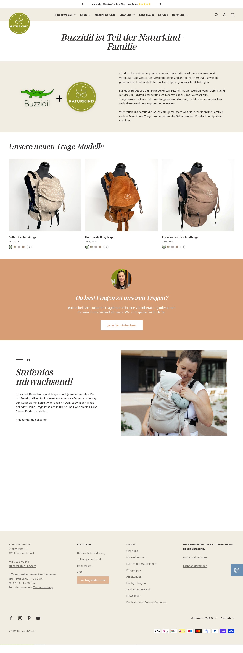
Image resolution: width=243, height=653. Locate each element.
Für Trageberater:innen (141, 563)
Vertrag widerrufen (93, 580)
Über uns (125, 15)
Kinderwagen (63, 15)
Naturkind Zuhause (195, 557)
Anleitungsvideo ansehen (31, 419)
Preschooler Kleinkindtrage (180, 237)
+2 (29, 247)
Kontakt (131, 544)
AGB (80, 572)
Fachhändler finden (195, 566)
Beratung (178, 15)
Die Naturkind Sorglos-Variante (146, 602)
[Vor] (161, 4)
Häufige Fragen (136, 583)
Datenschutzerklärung (91, 553)
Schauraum (146, 15)
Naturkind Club (105, 15)
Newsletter (133, 595)
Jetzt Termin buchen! (122, 325)
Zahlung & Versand (89, 559)
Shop (83, 15)
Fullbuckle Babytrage (23, 237)
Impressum (84, 566)
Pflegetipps (133, 570)
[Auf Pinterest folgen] (29, 618)
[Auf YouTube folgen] (38, 618)
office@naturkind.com (22, 566)
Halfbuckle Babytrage (99, 237)
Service (163, 15)
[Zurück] (82, 4)
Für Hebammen (136, 557)
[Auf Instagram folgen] (20, 618)
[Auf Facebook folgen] (11, 618)
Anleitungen (134, 576)
